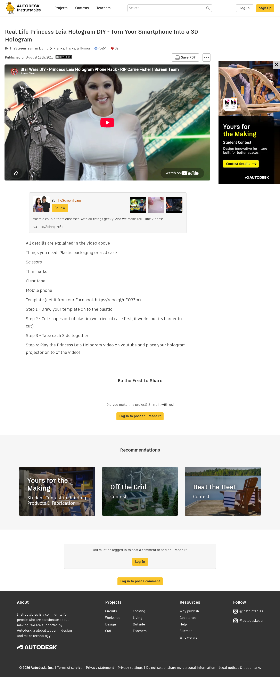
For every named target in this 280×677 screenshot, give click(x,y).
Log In (245, 8)
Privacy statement (100, 667)
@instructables (251, 611)
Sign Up (265, 8)
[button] (207, 57)
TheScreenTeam (22, 48)
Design (110, 624)
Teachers (103, 8)
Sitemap (186, 631)
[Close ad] (276, 65)
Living (44, 48)
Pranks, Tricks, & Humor (71, 48)
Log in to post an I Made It (140, 416)
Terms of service (69, 667)
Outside (139, 624)
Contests (82, 8)
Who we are (188, 637)
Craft (109, 631)
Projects (61, 8)
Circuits (111, 611)
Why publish (189, 611)
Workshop (113, 617)
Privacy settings (130, 667)
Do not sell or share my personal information (180, 667)
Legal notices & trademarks (240, 667)
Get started (188, 617)
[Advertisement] (249, 122)
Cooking (139, 611)
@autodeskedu (251, 620)
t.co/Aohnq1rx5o (51, 226)
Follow (60, 208)
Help (183, 624)
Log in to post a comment (140, 581)
